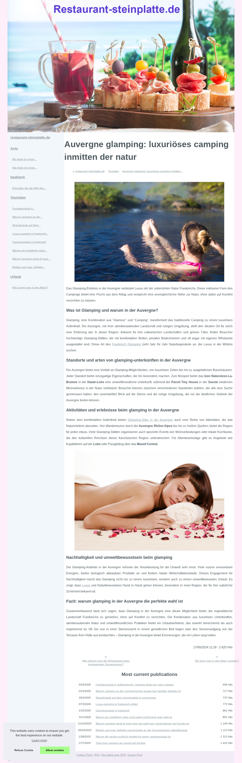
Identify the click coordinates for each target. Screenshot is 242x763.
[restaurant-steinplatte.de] (121, 66)
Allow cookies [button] (55, 750)
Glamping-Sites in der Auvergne (150, 419)
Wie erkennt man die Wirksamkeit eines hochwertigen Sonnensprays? (106, 662)
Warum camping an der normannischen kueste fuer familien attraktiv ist (138, 691)
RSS (97, 755)
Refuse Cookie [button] (23, 750)
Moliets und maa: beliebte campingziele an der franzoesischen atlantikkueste (142, 730)
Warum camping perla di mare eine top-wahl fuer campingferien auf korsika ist (142, 723)
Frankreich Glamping (126, 344)
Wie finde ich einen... (24, 167)
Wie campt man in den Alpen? (30, 287)
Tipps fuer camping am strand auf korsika (120, 743)
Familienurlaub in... (23, 208)
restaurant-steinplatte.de (90, 171)
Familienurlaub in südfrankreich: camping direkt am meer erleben (135, 684)
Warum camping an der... (27, 216)
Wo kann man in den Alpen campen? (217, 660)
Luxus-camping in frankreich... (30, 233)
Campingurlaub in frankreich (113, 710)
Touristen (113, 171)
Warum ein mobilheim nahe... (29, 250)
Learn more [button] (39, 740)
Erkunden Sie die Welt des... (29, 188)
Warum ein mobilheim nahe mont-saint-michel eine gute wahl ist (134, 717)
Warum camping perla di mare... (31, 258)
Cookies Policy (85, 755)
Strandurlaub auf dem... (26, 225)
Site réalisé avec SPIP (113, 755)
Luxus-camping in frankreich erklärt (117, 704)
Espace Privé (135, 755)
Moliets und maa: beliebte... (28, 267)
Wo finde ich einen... (24, 159)
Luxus (86, 585)
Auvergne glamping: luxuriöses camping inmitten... (152, 171)
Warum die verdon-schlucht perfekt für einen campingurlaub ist (133, 736)
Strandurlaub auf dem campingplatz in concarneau (126, 697)
